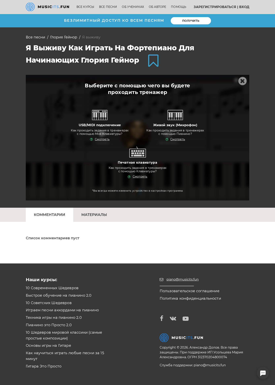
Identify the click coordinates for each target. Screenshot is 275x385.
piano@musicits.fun (210, 365)
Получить (190, 21)
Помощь (178, 7)
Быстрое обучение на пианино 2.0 (59, 295)
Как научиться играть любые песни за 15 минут (65, 356)
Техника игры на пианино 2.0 (54, 317)
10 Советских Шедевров (49, 303)
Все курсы (85, 7)
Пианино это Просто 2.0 (49, 325)
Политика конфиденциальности (190, 298)
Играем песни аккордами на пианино (62, 310)
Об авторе (157, 7)
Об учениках (133, 7)
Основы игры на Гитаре (48, 345)
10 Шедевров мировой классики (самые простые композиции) (64, 335)
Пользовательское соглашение (189, 291)
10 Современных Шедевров (52, 288)
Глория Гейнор (63, 37)
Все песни (108, 7)
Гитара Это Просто (43, 366)
